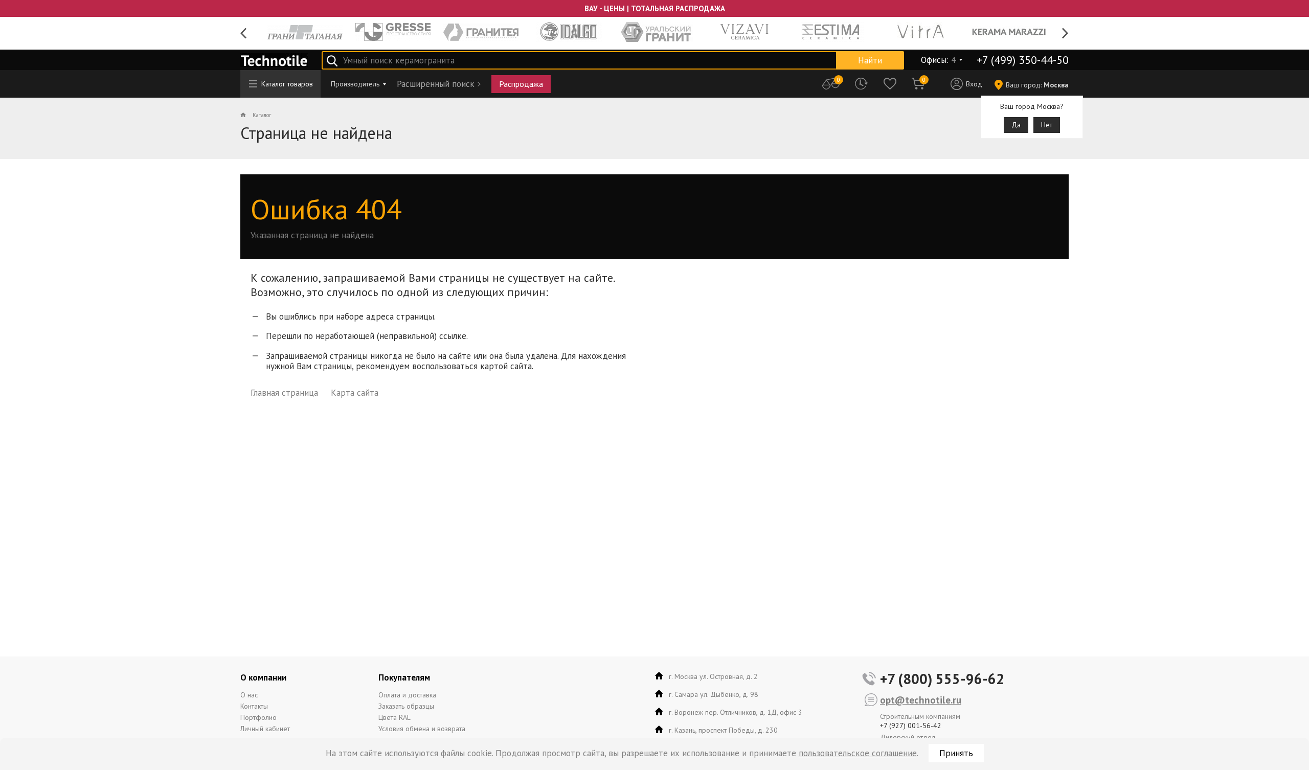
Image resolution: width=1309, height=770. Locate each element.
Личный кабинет (265, 728)
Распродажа (521, 84)
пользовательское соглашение (858, 753)
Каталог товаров (287, 83)
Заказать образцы (406, 706)
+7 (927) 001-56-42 (910, 725)
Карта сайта (354, 392)
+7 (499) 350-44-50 (1023, 60)
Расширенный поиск (436, 83)
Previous (243, 33)
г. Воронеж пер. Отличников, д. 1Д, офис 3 (735, 712)
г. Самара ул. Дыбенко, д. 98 (713, 694)
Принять (956, 753)
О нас (249, 694)
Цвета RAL (394, 717)
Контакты (254, 706)
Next (1065, 33)
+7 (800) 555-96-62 (942, 678)
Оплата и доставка (407, 694)
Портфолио (258, 717)
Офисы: (938, 59)
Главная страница (284, 392)
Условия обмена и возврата (421, 728)
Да (1016, 124)
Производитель (355, 83)
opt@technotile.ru (920, 700)
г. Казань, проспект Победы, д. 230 (723, 730)
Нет (1046, 124)
